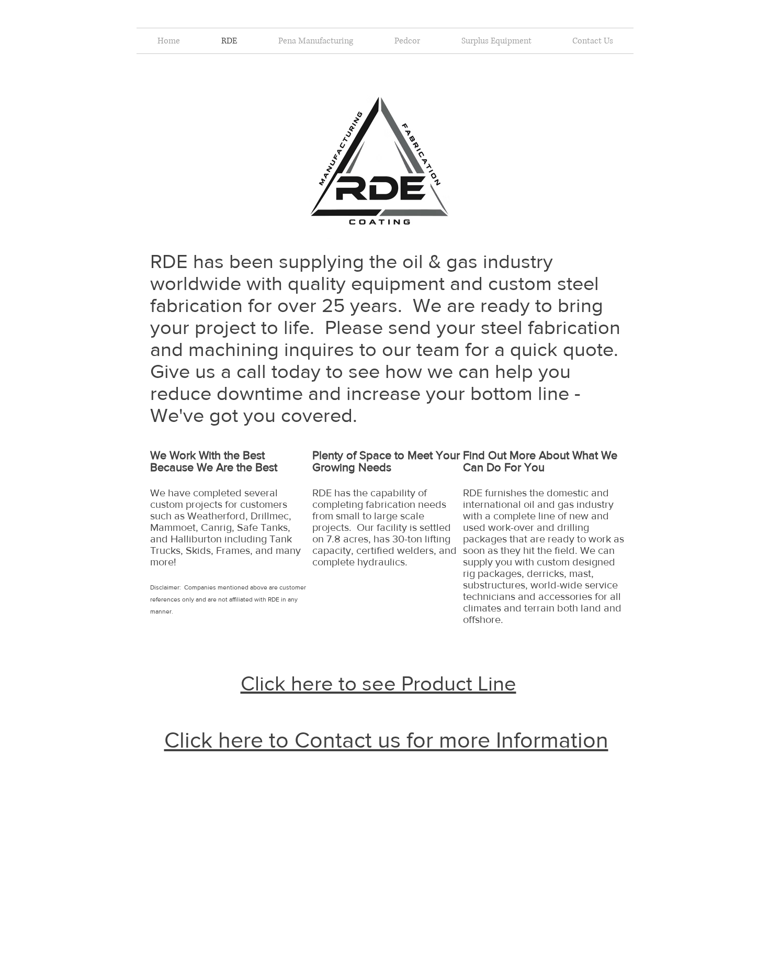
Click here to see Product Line (378, 683)
